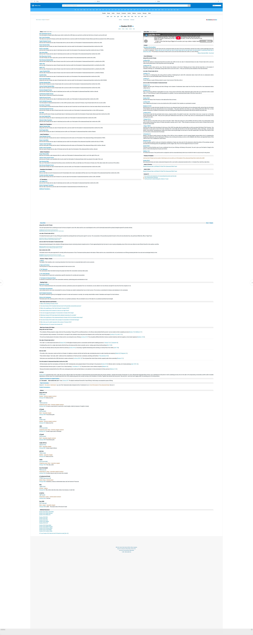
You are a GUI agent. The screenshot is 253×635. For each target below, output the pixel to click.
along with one (159, 50)
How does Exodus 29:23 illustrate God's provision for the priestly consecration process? (60, 306)
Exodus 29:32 (72, 347)
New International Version (45, 33)
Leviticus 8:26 (146, 60)
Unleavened (168, 166)
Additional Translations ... (45, 189)
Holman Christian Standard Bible (46, 86)
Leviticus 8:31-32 (147, 65)
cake (173, 50)
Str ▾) (50, 31)
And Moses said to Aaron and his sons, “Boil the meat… (51, 231)
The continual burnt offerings (151, 177)
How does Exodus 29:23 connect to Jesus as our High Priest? (54, 310)
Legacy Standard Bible (44, 71)
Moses (42, 260)
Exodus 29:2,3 (146, 160)
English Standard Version (45, 41)
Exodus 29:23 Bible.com (44, 514)
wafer (191, 50)
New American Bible (44, 161)
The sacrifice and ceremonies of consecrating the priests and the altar (160, 176)
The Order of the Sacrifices (149, 47)
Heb (134, 28)
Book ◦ (207, 223)
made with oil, (182, 50)
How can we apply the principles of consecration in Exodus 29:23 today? (57, 312)
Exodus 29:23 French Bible (45, 529)
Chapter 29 (43, 19)
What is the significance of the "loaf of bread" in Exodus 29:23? (54, 308)
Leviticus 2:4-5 (146, 90)
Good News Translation (44, 105)
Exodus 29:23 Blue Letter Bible (46, 511)
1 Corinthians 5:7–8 (76, 366)
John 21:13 (119, 334)
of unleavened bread (205, 50)
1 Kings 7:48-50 (147, 126)
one (170, 50)
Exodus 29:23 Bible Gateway (46, 513)
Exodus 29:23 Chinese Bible (45, 528)
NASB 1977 (42, 67)
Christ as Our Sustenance (45, 297)
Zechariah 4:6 (115, 342)
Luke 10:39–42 (134, 364)
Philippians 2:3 (123, 353)
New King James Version (45, 56)
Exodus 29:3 (65, 380)
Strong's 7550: (42, 464)
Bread (149, 166)
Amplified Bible (42, 75)
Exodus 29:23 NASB (44, 521)
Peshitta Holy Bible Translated (46, 175)
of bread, (167, 50)
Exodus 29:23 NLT (43, 518)
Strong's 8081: (42, 448)
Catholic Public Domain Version (46, 157)
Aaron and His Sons (44, 265)
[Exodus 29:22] (1, 285)
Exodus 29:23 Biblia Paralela (46, 526)
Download (211, 53)
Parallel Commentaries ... (45, 387)
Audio (119, 28)
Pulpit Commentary (44, 383)
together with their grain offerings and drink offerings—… (51, 246)
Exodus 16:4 (132, 332)
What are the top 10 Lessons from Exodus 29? (51, 324)
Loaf (155, 166)
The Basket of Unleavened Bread (48, 278)
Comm (130, 28)
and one (187, 50)
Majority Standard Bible (44, 126)
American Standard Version (45, 90)
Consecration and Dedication (46, 288)
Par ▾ (48, 31)
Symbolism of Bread (44, 284)
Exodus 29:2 (62, 342)
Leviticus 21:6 (113, 334)
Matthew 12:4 (146, 151)
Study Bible (42, 223)
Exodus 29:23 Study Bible (45, 525)
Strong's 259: (42, 397)
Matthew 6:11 (139, 332)
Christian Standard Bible (44, 82)
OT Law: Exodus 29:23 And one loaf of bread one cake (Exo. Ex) (53, 533)
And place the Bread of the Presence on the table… (50, 254)
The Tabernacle (43, 269)
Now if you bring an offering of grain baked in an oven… (51, 247)
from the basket (196, 50)
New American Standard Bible (46, 60)
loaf (164, 50)
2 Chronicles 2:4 (147, 134)
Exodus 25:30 (146, 98)
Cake (152, 166)
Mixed (157, 166)
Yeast (175, 166)
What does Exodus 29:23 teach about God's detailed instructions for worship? (58, 315)
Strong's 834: (42, 490)
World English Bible (43, 130)
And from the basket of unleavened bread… (48, 229)
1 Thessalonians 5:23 (103, 355)
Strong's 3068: (42, 506)
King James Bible (43, 52)
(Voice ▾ (151, 31)
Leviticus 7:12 (146, 73)
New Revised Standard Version (46, 165)
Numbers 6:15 (146, 85)
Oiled (162, 166)
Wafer (172, 166)
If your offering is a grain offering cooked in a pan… (50, 239)
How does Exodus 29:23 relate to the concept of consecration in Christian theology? (59, 319)
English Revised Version (45, 97)
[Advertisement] (126, 212)
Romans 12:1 (120, 358)
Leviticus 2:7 (146, 78)
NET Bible (41, 112)
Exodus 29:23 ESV (43, 520)
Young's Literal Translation (45, 144)
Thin (164, 166)
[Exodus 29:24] (251, 285)
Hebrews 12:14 (113, 369)
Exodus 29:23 (42, 374)
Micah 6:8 (117, 353)
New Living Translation (44, 37)
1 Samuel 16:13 (107, 342)
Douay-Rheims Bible (44, 154)
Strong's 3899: (42, 414)
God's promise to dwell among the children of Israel (156, 179)
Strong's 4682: (42, 481)
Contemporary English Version (46, 93)
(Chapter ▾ (45, 31)
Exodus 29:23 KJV (43, 523)
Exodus (40, 19)
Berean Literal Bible (43, 48)
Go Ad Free (3, 629)
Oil (160, 166)
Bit (147, 166)
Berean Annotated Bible (44, 78)
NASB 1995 (42, 63)
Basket (144, 166)
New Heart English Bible (45, 116)
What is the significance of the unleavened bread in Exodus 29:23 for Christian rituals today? (61, 317)
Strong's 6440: (42, 498)
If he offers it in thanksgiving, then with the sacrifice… (50, 238)
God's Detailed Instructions (45, 293)
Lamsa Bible (42, 171)
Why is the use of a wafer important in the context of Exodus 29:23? (56, 322)
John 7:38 (116, 347)
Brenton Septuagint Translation (46, 185)
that (211, 50)
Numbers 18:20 (140, 337)
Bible (37, 19)
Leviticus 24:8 (146, 102)
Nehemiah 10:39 (147, 140)
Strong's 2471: (42, 431)
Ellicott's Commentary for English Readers (49, 378)
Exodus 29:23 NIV (43, 517)
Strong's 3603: (42, 406)
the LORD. (149, 51)
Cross (123, 28)
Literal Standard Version (44, 136)
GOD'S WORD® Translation (45, 101)
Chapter (211, 223)
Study (127, 28)
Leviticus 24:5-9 (147, 112)
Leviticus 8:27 (84, 337)
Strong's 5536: (42, 473)
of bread (176, 50)
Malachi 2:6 (105, 366)
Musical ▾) (154, 31)
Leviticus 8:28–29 (77, 358)
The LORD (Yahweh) (44, 273)
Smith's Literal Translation (45, 147)
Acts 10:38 (109, 345)
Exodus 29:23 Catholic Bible (45, 531)
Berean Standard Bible (44, 45)
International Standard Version (46, 108)
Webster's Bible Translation (45, 120)
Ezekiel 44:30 (146, 146)
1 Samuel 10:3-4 (147, 119)
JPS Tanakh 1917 (43, 181)
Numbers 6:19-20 (147, 106)
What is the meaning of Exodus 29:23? (49, 303)
